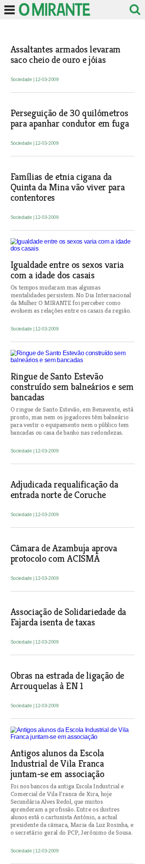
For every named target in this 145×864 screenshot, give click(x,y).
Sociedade (21, 79)
